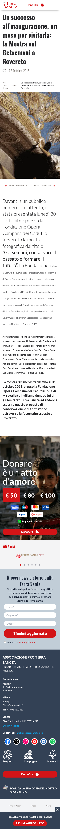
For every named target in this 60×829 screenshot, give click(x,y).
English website (11, 725)
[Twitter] (16, 741)
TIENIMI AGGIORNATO (30, 823)
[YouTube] (34, 741)
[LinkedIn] (43, 741)
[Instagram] (25, 741)
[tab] (20, 565)
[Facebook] (7, 741)
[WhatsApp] (52, 741)
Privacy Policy (27, 642)
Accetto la (21, 642)
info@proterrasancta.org (29, 732)
